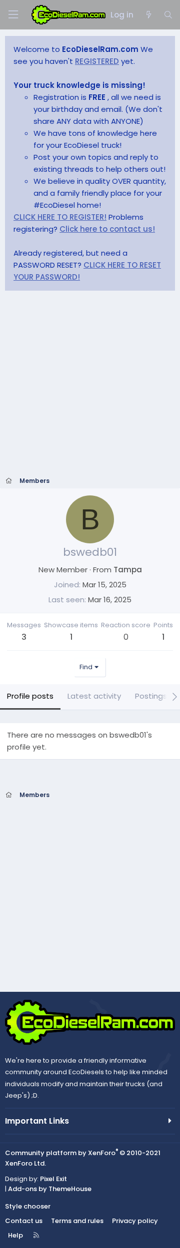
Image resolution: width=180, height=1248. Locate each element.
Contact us (23, 1221)
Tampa (128, 569)
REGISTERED (97, 61)
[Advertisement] (90, 386)
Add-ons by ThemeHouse (50, 1189)
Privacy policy (135, 1221)
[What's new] (148, 15)
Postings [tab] (151, 696)
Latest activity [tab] (94, 696)
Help (15, 1235)
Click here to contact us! (107, 229)
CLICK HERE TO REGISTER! (60, 217)
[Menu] (13, 14)
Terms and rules (77, 1221)
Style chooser (27, 1206)
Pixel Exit (53, 1179)
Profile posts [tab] (30, 696)
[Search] (168, 15)
